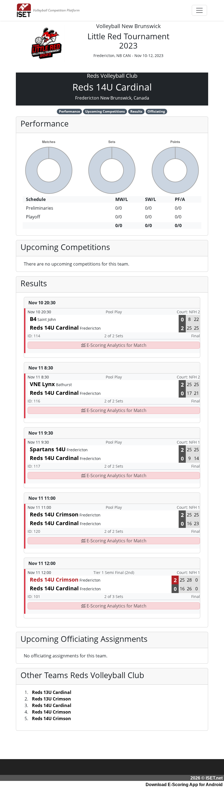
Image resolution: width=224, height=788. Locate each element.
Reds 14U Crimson (51, 712)
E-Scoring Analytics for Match (116, 345)
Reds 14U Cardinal (51, 705)
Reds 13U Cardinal (51, 692)
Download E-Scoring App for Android (184, 784)
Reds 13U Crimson (51, 699)
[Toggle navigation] (199, 10)
